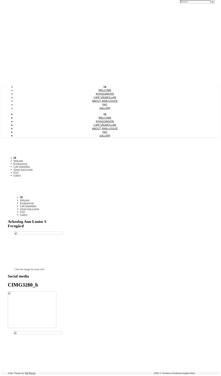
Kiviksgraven (105, 94)
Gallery (104, 108)
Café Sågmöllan (105, 97)
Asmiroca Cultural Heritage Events (20, 2)
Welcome (105, 90)
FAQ (104, 104)
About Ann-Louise (105, 101)
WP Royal (30, 373)
